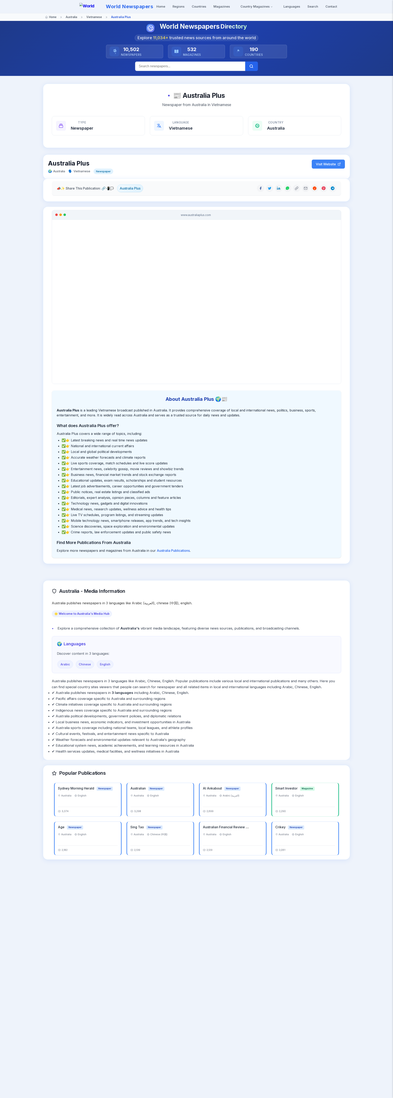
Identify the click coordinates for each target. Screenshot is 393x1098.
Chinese (85, 664)
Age (61, 827)
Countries (199, 6)
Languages (291, 6)
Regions (178, 6)
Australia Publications (173, 550)
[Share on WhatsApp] (287, 188)
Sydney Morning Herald (76, 788)
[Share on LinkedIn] (278, 188)
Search (312, 6)
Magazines (221, 6)
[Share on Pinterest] (323, 188)
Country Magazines (255, 6)
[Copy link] (296, 188)
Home (160, 6)
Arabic (65, 664)
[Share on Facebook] (260, 188)
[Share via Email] (305, 188)
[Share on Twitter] (269, 188)
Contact (331, 6)
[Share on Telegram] (332, 188)
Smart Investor (286, 788)
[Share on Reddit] (314, 188)
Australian (138, 788)
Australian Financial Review (224, 827)
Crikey (280, 827)
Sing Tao (137, 827)
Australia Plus (130, 188)
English (105, 664)
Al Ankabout (213, 788)
